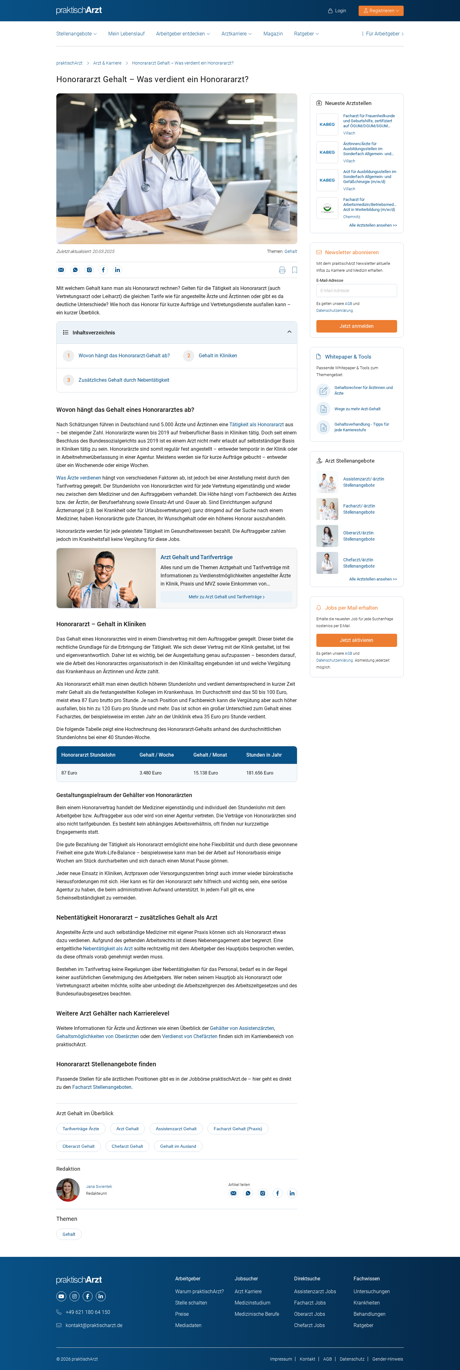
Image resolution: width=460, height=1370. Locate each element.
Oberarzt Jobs (309, 1314)
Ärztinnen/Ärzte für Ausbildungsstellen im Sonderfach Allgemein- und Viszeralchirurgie (367, 148)
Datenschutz (352, 1359)
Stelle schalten (191, 1303)
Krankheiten (367, 1303)
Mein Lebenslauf (126, 33)
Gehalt (290, 251)
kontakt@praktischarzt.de (93, 1325)
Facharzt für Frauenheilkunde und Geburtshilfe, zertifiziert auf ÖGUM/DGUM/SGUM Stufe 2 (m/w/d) (369, 121)
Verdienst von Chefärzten (189, 1036)
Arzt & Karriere (107, 63)
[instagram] (74, 1296)
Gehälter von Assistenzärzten (242, 1028)
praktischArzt (69, 63)
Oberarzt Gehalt (79, 1146)
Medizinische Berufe (257, 1314)
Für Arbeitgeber (383, 34)
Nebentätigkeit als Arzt (108, 949)
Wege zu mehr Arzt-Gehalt (358, 409)
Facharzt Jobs (310, 1303)
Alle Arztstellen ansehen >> (373, 225)
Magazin (273, 33)
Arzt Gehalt (127, 1128)
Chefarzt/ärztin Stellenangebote (359, 563)
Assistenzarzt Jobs (315, 1291)
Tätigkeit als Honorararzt (256, 425)
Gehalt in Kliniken (218, 356)
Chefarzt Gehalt (127, 1146)
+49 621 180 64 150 (87, 1312)
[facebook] (88, 1296)
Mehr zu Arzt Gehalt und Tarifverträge (226, 596)
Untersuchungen (372, 1291)
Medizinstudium (252, 1303)
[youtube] (61, 1296)
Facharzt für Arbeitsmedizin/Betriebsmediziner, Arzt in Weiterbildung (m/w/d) (370, 204)
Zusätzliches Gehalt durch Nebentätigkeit (124, 380)
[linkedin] (101, 1296)
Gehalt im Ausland (178, 1146)
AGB (348, 304)
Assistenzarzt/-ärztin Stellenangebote (363, 482)
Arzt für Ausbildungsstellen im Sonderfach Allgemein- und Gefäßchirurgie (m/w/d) (369, 176)
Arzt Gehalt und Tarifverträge (197, 557)
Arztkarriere (234, 33)
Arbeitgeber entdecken (180, 33)
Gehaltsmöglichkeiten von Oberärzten (97, 1036)
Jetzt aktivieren (356, 640)
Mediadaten (188, 1325)
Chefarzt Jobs (309, 1325)
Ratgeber (304, 33)
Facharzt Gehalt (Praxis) (238, 1128)
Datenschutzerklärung (334, 310)
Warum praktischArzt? (199, 1291)
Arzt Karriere (248, 1291)
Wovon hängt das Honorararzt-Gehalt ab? (124, 356)
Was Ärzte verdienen (78, 478)
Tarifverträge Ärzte (81, 1128)
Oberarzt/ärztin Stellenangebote (359, 536)
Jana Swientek (99, 1186)
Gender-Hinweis (387, 1359)
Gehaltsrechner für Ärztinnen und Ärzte (364, 390)
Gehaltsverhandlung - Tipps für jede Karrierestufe (362, 427)
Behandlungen (370, 1314)
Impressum (281, 1359)
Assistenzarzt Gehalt (176, 1128)
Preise (182, 1314)
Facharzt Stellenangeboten (101, 1087)
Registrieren (382, 10)
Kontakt (307, 1359)
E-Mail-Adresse (329, 280)
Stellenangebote (74, 33)
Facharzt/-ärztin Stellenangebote (359, 509)
